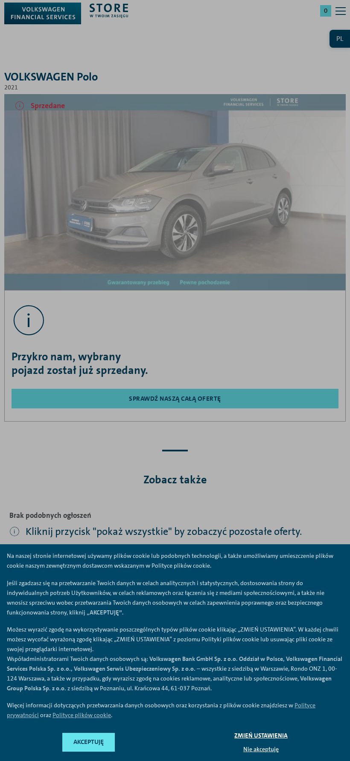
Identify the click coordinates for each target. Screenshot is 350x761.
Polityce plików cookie (81, 715)
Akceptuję (88, 742)
